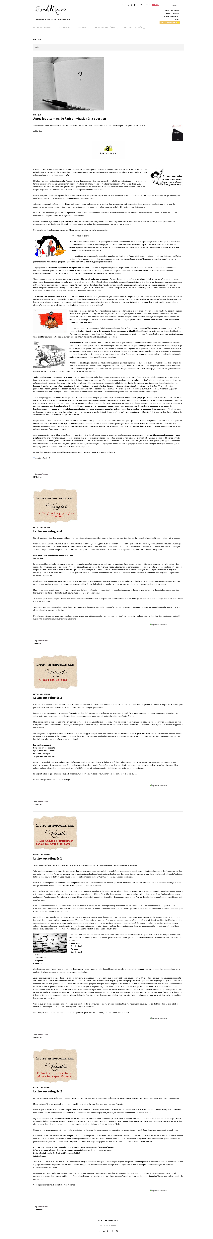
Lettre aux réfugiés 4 (47, 531)
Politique (37, 115)
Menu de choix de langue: (169, 22)
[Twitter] (125, 5)
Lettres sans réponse (41, 527)
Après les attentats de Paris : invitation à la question (69, 118)
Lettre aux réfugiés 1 (47, 858)
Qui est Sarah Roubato (172, 10)
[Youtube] (131, 5)
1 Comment (38, 1209)
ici (127, 125)
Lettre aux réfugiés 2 (47, 1091)
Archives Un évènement (171, 16)
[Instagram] (134, 5)
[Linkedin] (128, 5)
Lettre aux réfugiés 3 (47, 697)
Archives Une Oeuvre (172, 13)
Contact (176, 19)
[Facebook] (122, 5)
